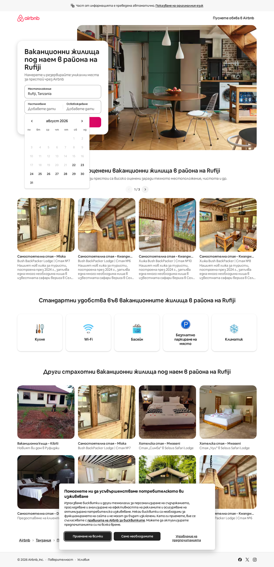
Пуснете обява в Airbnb (233, 18)
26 (48, 174)
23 (82, 165)
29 (74, 174)
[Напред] (145, 189)
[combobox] (63, 93)
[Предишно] (129, 189)
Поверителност (60, 560)
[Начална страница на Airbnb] (28, 18)
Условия (83, 560)
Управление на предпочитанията (186, 538)
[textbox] (43, 108)
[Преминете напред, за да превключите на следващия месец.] (82, 121)
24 (31, 174)
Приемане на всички (88, 536)
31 (31, 183)
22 (74, 165)
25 (40, 174)
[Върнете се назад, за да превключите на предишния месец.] (32, 121)
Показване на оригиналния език (179, 6)
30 (82, 174)
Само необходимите (137, 536)
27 (57, 174)
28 (65, 174)
